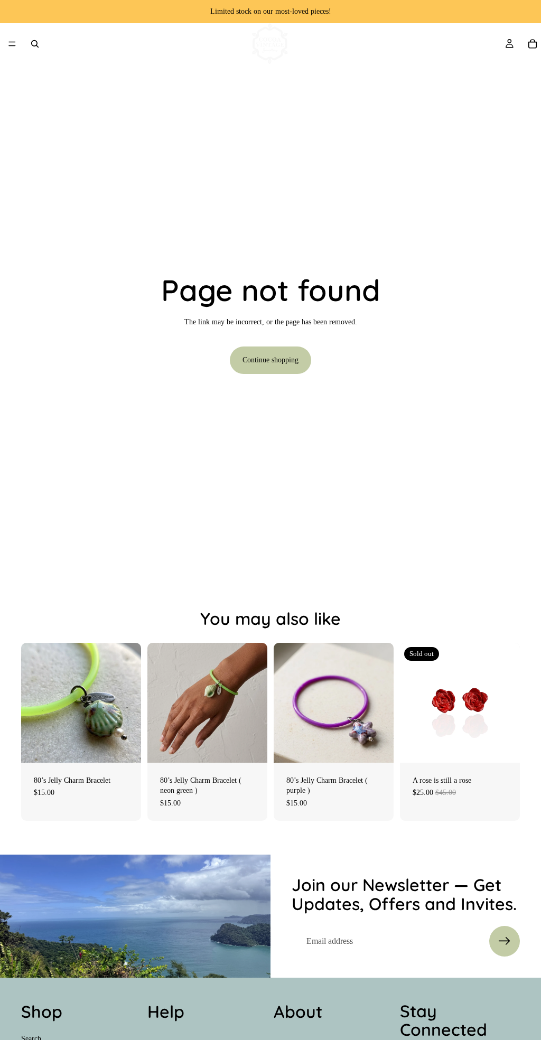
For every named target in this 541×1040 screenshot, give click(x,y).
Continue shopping (270, 360)
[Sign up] (504, 941)
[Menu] (12, 44)
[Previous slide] (285, 702)
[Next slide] (382, 702)
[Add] (124, 746)
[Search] (34, 43)
